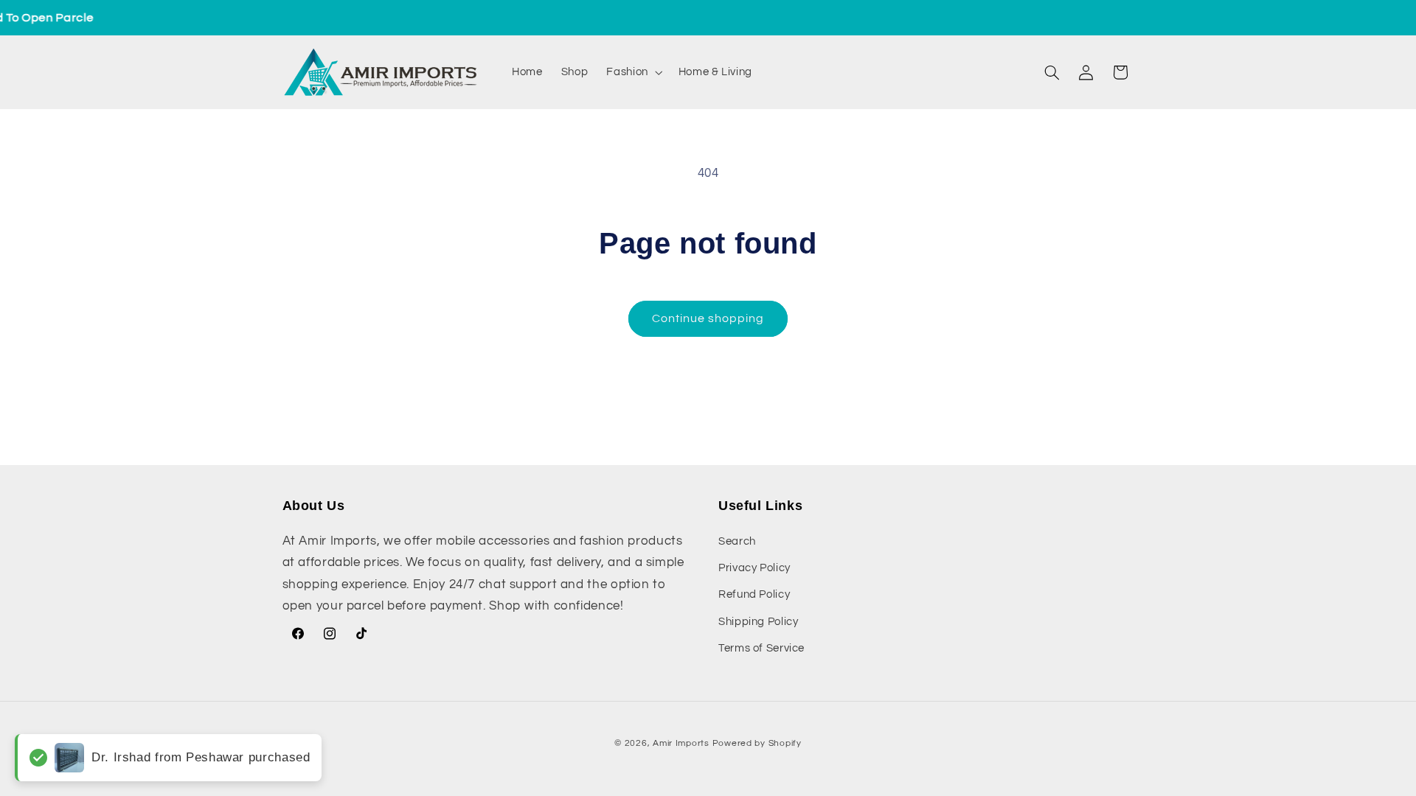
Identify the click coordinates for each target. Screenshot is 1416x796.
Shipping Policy (758, 621)
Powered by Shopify (757, 743)
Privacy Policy (754, 567)
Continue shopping (708, 318)
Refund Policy (754, 594)
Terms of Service (761, 648)
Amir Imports (681, 743)
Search (737, 541)
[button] (633, 72)
